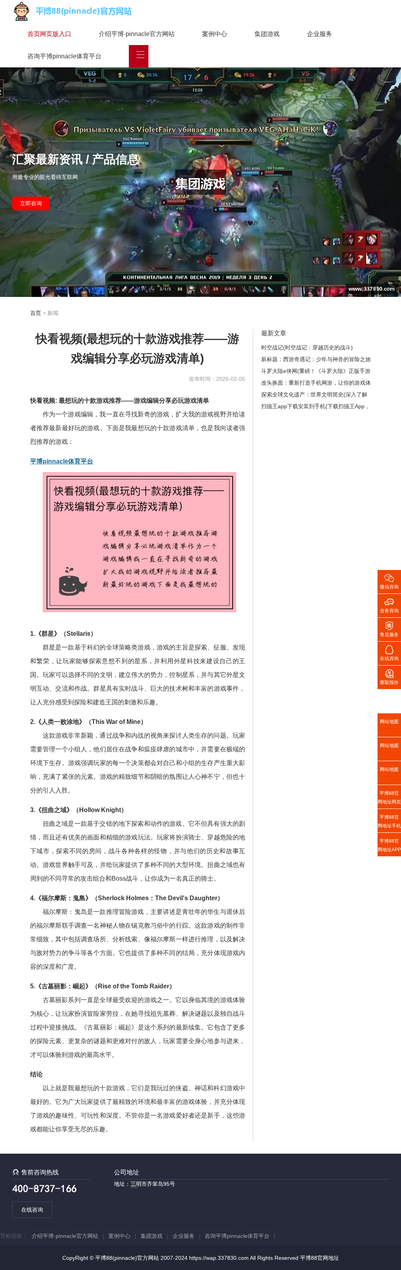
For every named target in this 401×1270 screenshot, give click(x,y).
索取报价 (389, 676)
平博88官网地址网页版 (389, 800)
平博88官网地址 (319, 1258)
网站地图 (389, 721)
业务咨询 (389, 604)
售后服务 (389, 628)
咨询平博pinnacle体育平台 (64, 56)
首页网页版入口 (49, 34)
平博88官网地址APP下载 (389, 847)
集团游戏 (267, 34)
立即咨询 (31, 203)
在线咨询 (32, 1210)
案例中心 (214, 34)
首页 (35, 313)
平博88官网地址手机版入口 (389, 823)
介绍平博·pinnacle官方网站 (137, 34)
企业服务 (319, 34)
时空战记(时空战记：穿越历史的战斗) (307, 347)
